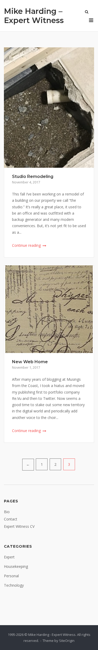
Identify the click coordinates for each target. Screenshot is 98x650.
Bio (7, 511)
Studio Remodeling (32, 176)
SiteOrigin (66, 640)
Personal (11, 575)
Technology (14, 585)
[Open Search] (86, 12)
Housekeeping (16, 566)
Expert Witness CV (19, 526)
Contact (10, 519)
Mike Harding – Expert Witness (34, 16)
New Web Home (30, 361)
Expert (9, 556)
